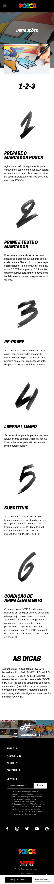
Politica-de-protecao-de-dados (26, 869)
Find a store (14, 756)
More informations (42, 880)
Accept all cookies (18, 880)
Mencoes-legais (27, 873)
